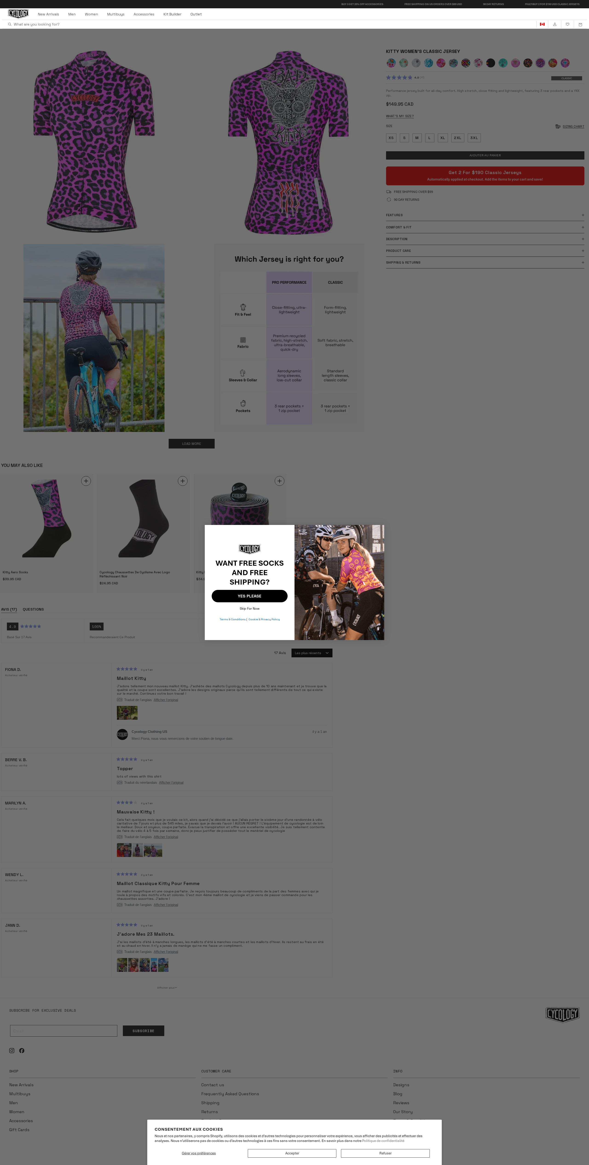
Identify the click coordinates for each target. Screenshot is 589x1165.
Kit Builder (172, 14)
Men (72, 14)
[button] (580, 24)
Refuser (385, 1153)
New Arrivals (48, 14)
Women (91, 14)
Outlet (196, 14)
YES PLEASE (249, 596)
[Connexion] (554, 24)
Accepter (292, 1153)
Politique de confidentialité (383, 1141)
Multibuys (115, 14)
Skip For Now (250, 607)
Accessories (144, 14)
